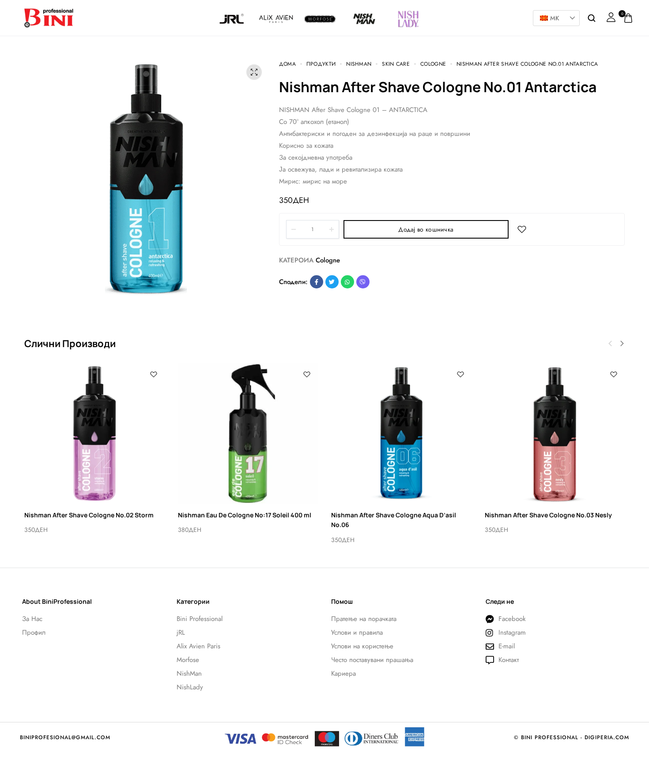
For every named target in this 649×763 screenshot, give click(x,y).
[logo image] (48, 17)
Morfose (320, 11)
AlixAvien (276, 11)
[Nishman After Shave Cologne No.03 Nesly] (555, 433)
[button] (622, 343)
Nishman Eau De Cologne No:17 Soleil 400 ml (244, 515)
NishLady (408, 7)
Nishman (364, 11)
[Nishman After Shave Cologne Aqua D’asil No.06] (401, 433)
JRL (232, 11)
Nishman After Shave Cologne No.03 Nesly (548, 515)
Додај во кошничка (425, 229)
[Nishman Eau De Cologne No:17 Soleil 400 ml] (248, 433)
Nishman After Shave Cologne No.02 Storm (89, 515)
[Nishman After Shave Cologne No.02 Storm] (94, 433)
